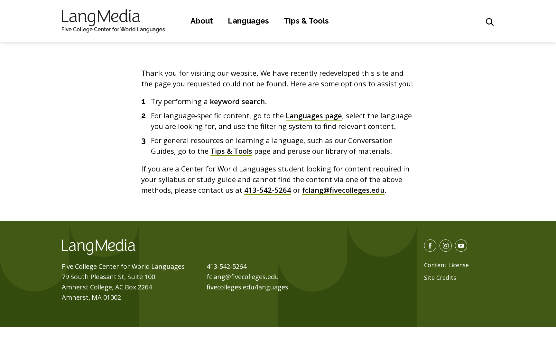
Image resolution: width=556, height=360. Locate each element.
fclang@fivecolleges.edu (343, 190)
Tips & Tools (306, 20)
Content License (446, 265)
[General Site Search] (490, 22)
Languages (248, 20)
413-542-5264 (267, 190)
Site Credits (440, 277)
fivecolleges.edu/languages (247, 287)
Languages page (314, 115)
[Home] (113, 20)
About (201, 20)
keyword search (237, 101)
